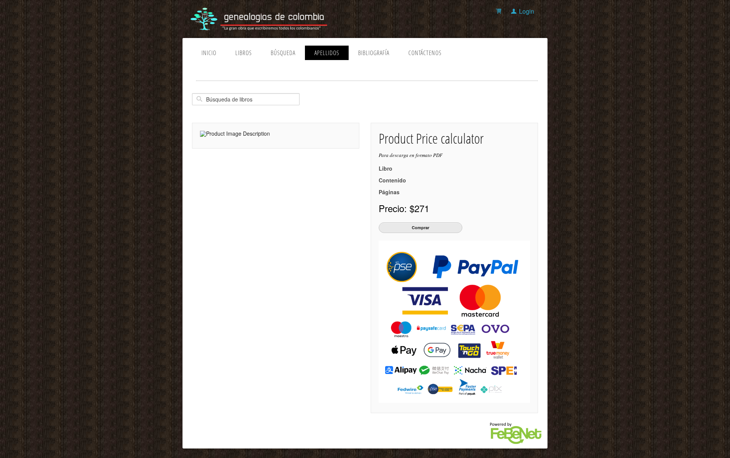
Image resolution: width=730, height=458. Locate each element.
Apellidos (326, 53)
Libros (243, 53)
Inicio (209, 53)
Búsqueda (283, 53)
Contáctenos (424, 53)
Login (526, 11)
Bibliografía (373, 53)
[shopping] (500, 11)
